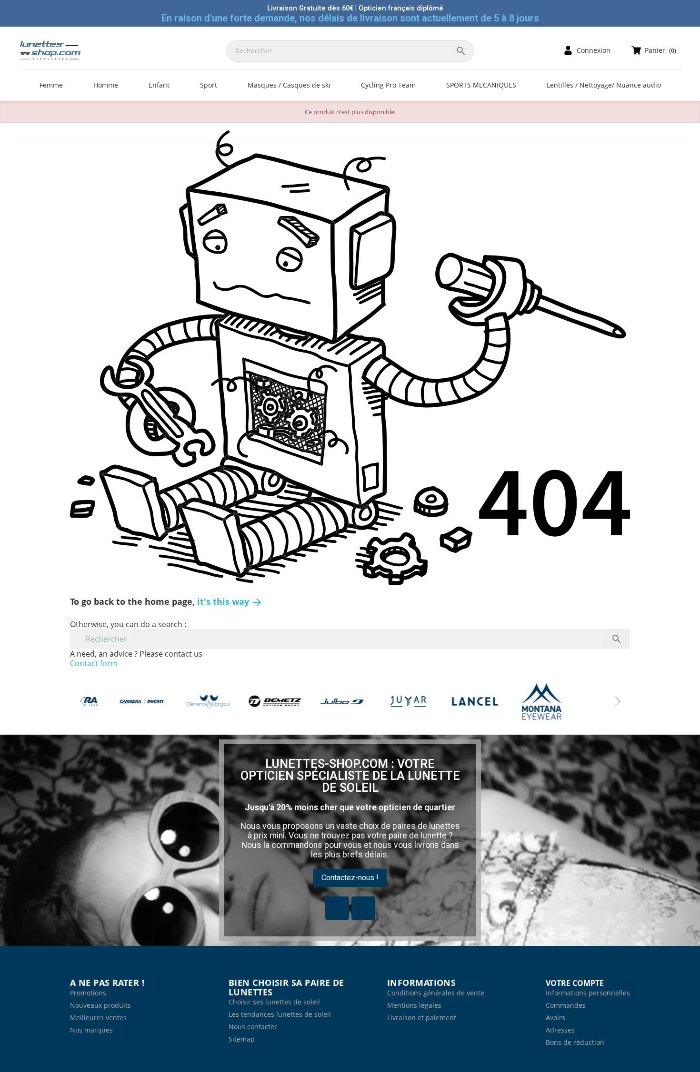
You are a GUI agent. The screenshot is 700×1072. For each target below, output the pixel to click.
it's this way (230, 601)
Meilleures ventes (98, 1017)
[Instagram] (363, 908)
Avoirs (555, 1017)
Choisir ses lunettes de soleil (274, 1001)
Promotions (88, 992)
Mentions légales (414, 1005)
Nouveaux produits (100, 1005)
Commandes (566, 1005)
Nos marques (91, 1029)
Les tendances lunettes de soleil (280, 1014)
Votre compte (575, 983)
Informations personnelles (588, 992)
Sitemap (242, 1038)
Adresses (560, 1029)
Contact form (94, 663)
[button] (350, 878)
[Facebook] (337, 908)
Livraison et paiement (421, 1017)
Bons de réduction (575, 1042)
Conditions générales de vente (435, 992)
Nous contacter (253, 1026)
